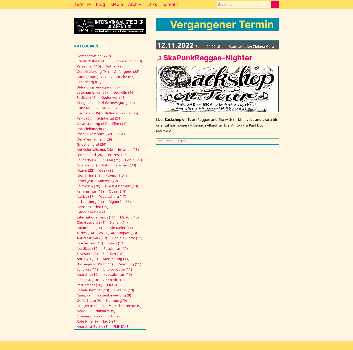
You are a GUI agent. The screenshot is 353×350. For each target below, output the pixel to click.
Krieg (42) (85, 102)
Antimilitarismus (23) (119, 165)
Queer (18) (117, 191)
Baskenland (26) (90, 154)
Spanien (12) (113, 253)
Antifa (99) (114, 66)
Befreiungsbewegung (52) (98, 87)
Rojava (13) (128, 232)
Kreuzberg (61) (89, 81)
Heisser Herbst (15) (92, 206)
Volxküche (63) (122, 76)
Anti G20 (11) (87, 258)
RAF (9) (114, 316)
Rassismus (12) (115, 248)
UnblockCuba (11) (117, 269)
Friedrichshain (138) (93, 61)
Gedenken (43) (113, 97)
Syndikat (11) (87, 269)
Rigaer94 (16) (120, 201)
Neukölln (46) (123, 92)
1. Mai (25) (111, 160)
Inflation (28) (128, 149)
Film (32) (119, 123)
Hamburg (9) (116, 300)
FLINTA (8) (121, 326)
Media (116, 4)
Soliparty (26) (87, 160)
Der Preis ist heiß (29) (94, 139)
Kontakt (170, 4)
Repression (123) (128, 61)
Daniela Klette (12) (127, 238)
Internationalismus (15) (96, 217)
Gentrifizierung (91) (93, 71)
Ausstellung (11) (116, 258)
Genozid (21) (116, 175)
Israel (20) (85, 180)
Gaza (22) (107, 170)
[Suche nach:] (244, 5)
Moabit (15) (129, 217)
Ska (160, 140)
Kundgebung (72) (91, 76)
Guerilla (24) (87, 165)
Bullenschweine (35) (121, 113)
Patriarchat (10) (89, 285)
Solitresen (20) (88, 186)
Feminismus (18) (90, 191)
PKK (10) (114, 285)
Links (151, 4)
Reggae (181, 140)
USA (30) (124, 134)
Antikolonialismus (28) (95, 149)
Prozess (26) (118, 154)
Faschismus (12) (90, 243)
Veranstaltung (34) (92, 123)
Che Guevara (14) (91, 222)
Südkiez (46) (87, 97)
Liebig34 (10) (87, 279)
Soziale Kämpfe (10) (93, 290)
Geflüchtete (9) (89, 300)
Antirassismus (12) (92, 238)
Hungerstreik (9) (90, 305)
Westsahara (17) (112, 196)
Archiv (134, 4)
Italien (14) (119, 222)
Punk (170, 140)
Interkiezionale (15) (92, 212)
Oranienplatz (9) (90, 316)
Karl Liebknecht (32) (93, 128)
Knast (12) (116, 243)
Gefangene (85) (126, 71)
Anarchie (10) (88, 274)
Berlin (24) (133, 160)
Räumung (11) (129, 264)
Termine (82, 4)
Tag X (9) (109, 321)
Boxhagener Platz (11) (95, 264)
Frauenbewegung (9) (113, 295)
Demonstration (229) (94, 56)
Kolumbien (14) (89, 227)
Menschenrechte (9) (124, 305)
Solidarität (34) (109, 118)
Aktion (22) (85, 170)
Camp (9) (84, 295)
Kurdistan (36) (88, 113)
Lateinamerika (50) (92, 92)
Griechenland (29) (91, 144)
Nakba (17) (86, 196)
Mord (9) (84, 310)
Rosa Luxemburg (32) (94, 134)
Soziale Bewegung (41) (116, 102)
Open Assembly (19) (121, 186)
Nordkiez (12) (88, 248)
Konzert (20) (108, 180)
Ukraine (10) (124, 290)
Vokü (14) (106, 232)
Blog (100, 4)
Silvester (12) (87, 253)
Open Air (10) (114, 279)
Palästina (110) (89, 66)
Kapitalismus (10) (117, 274)
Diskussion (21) (89, 175)
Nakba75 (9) (105, 310)
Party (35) (84, 118)
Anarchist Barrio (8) (92, 326)
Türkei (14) (85, 232)
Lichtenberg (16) (90, 201)
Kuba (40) (84, 108)
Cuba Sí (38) (107, 108)
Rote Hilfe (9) (87, 321)
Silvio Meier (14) (120, 227)
